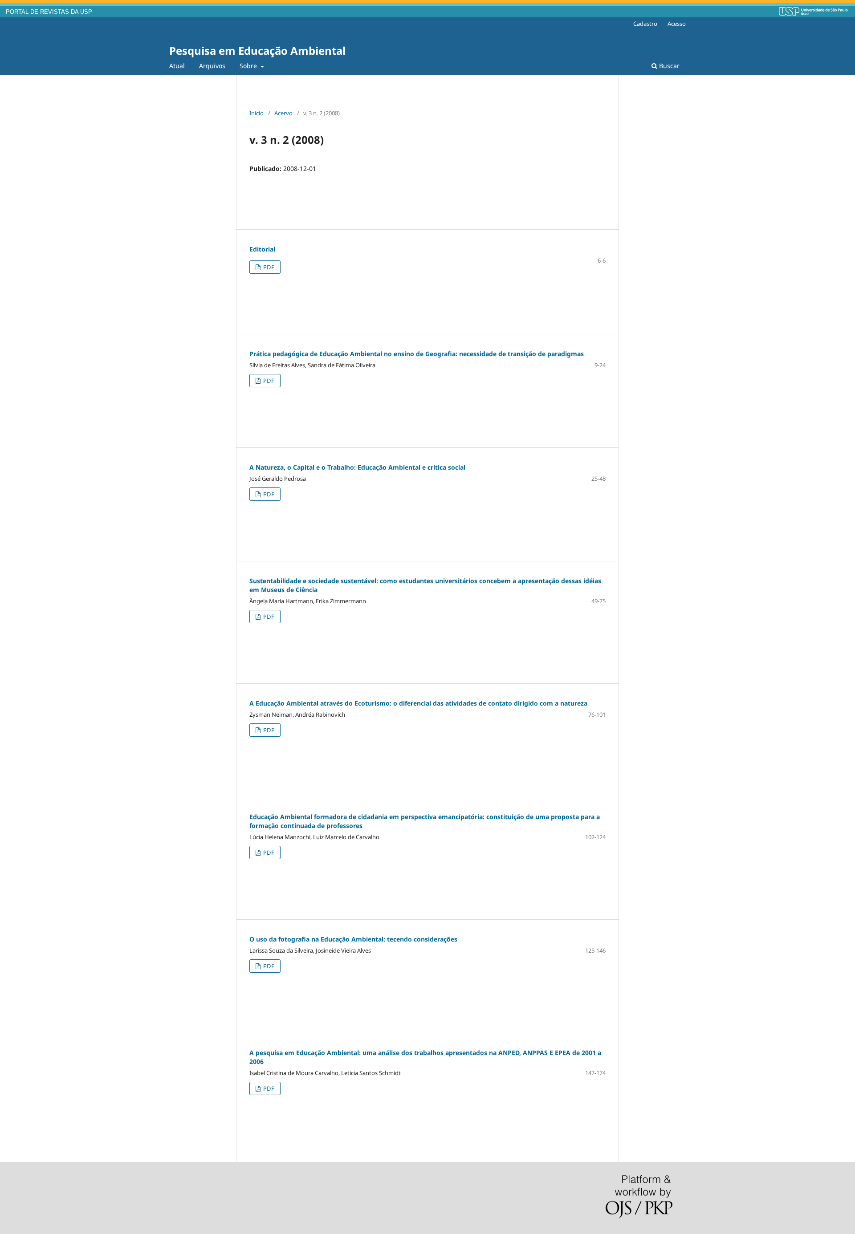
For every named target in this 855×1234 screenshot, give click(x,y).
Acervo (283, 113)
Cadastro (645, 24)
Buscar (668, 65)
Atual (177, 65)
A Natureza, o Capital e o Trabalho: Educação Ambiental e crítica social (357, 467)
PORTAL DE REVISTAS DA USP (49, 12)
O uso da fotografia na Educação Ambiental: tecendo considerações (353, 939)
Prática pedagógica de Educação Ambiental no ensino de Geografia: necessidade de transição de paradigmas (416, 353)
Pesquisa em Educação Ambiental (257, 50)
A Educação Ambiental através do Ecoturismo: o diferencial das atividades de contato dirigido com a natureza (418, 703)
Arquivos (212, 65)
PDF (268, 267)
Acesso (677, 24)
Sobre (249, 65)
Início (256, 113)
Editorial (262, 249)
